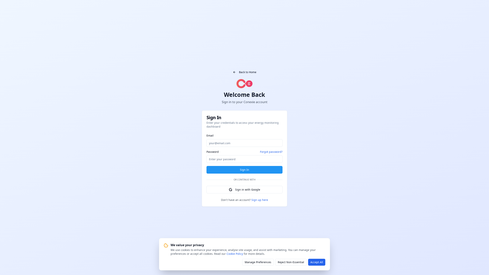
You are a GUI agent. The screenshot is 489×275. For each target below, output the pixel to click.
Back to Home (247, 72)
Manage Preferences (258, 262)
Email (210, 135)
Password (212, 151)
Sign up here (259, 200)
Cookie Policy (235, 254)
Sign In (244, 169)
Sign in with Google (247, 189)
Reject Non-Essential (291, 262)
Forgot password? (271, 152)
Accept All (316, 262)
